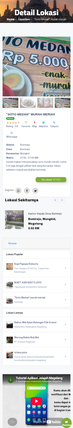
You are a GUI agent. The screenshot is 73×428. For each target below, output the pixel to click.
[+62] (54, 122)
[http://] (43, 122)
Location (24, 19)
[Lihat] (36, 66)
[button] (66, 66)
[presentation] (55, 200)
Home (10, 19)
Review (12, 243)
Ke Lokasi (51, 179)
